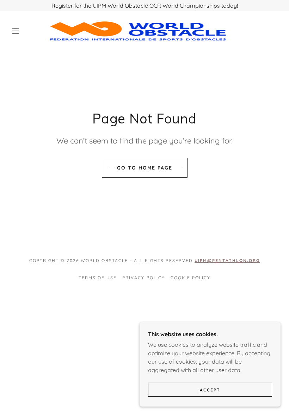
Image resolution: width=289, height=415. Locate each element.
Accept (210, 389)
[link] (137, 31)
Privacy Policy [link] (143, 277)
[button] (15, 31)
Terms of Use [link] (98, 277)
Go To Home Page (144, 168)
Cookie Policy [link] (190, 277)
